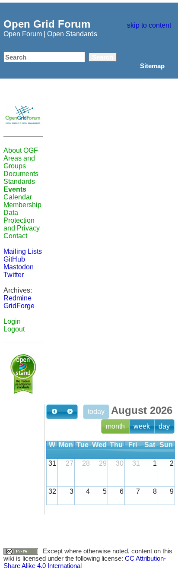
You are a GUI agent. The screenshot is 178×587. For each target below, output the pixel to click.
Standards (19, 181)
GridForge (19, 305)
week (142, 426)
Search (102, 57)
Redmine (17, 298)
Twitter (13, 274)
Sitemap (152, 65)
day (164, 426)
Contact (15, 236)
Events (14, 189)
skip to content (149, 25)
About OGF (20, 150)
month (115, 426)
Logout (14, 329)
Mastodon (18, 267)
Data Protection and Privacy (21, 220)
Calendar (17, 197)
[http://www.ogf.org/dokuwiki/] (23, 114)
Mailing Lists (22, 251)
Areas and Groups (19, 162)
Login (12, 321)
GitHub (14, 259)
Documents (20, 173)
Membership (22, 204)
